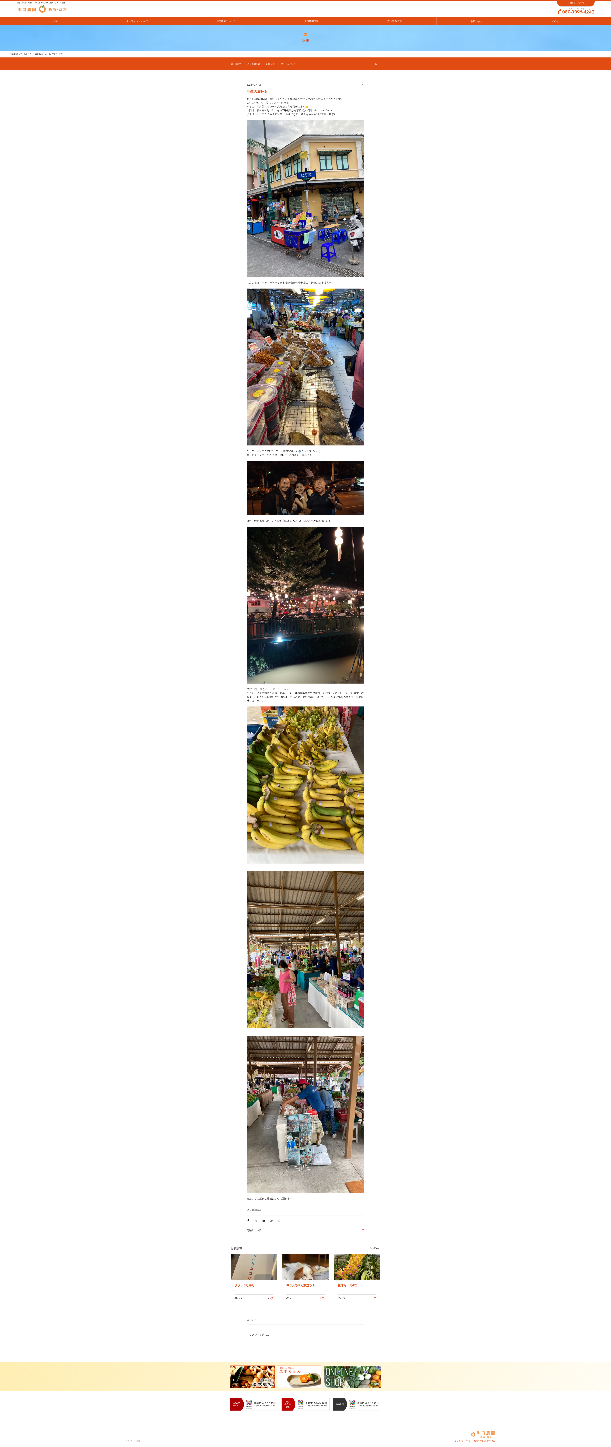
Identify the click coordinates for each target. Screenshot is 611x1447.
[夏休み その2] (357, 1267)
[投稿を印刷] (279, 1220)
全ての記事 (236, 64)
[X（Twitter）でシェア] (255, 1220)
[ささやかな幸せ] (254, 1267)
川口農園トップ (16, 54)
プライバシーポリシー (463, 1441)
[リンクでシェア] (271, 1220)
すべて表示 (374, 1248)
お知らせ (27, 54)
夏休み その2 (347, 1285)
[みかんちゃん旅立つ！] (305, 1267)
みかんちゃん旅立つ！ (300, 1285)
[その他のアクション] (362, 85)
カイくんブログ (51, 54)
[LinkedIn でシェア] (263, 1220)
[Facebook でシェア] (248, 1220)
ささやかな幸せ (245, 1285)
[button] (376, 64)
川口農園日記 (38, 54)
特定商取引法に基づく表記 (484, 1441)
